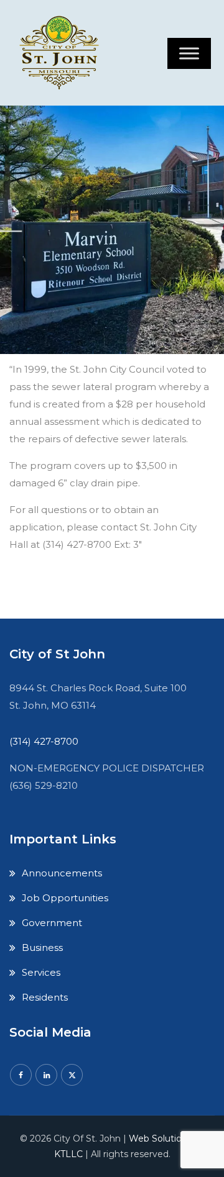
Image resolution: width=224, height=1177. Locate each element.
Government (52, 923)
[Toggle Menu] (189, 53)
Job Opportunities (65, 898)
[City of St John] (61, 53)
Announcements (62, 873)
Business (42, 947)
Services (41, 972)
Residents (45, 997)
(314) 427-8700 (43, 741)
